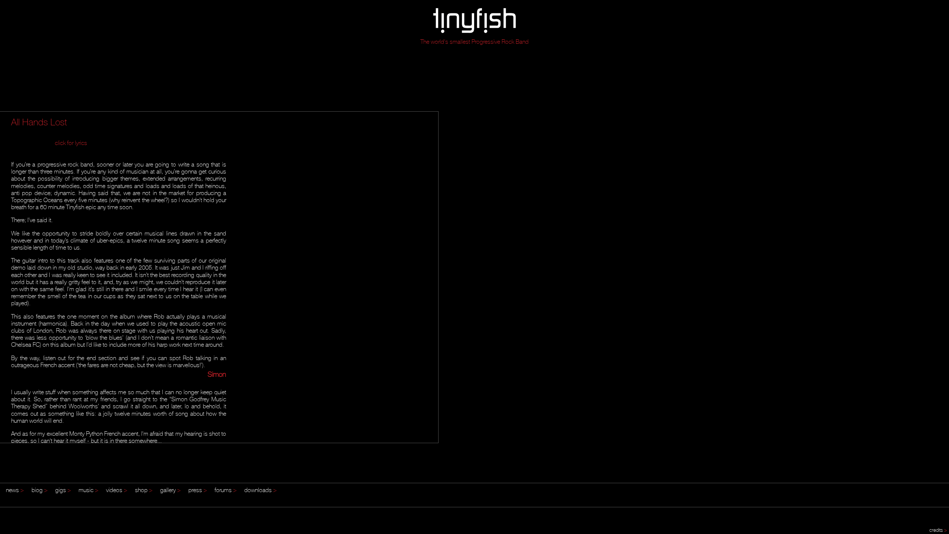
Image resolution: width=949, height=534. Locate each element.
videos (117, 490)
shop (144, 490)
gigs (63, 490)
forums (226, 490)
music (89, 490)
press (197, 490)
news (15, 490)
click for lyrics (71, 142)
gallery (170, 490)
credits (938, 530)
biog (40, 490)
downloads (260, 490)
